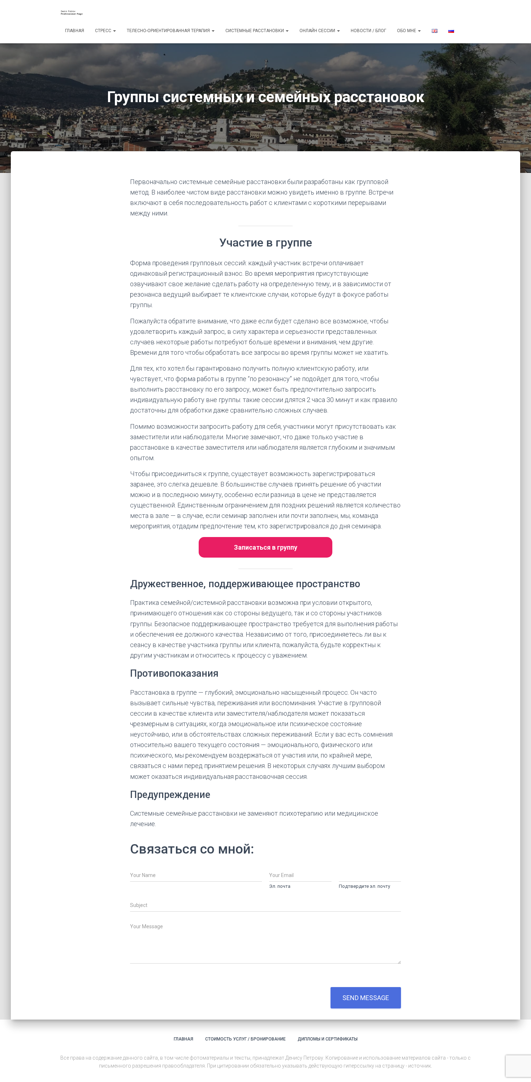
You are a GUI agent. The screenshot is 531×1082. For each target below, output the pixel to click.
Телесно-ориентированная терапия (169, 30)
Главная (74, 30)
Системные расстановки (255, 30)
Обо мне (407, 30)
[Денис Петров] (73, 13)
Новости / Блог (368, 30)
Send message (365, 998)
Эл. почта (279, 886)
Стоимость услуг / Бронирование (245, 1039)
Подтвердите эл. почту (364, 886)
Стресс (103, 30)
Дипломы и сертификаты (328, 1039)
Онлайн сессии (317, 30)
